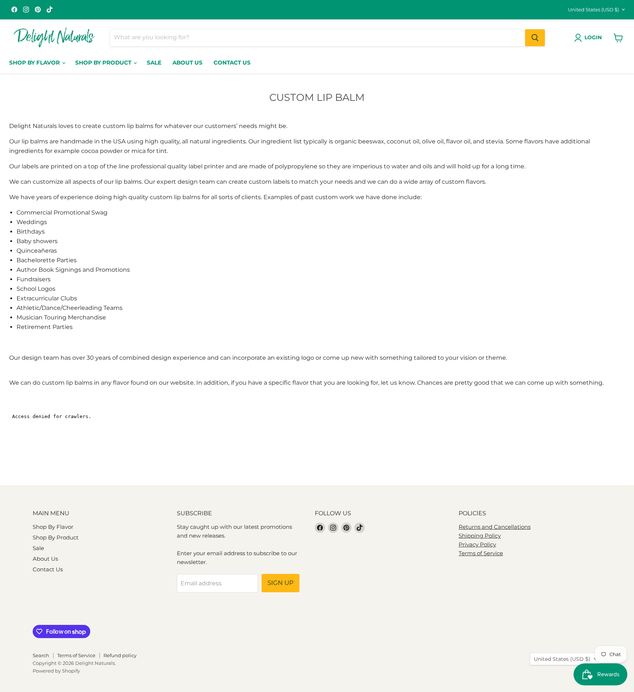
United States (593, 9)
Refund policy (119, 655)
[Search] (535, 37)
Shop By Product (104, 62)
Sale (154, 62)
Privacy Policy (477, 544)
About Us (187, 62)
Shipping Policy (480, 535)
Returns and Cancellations (495, 526)
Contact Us (232, 62)
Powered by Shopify (56, 671)
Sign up (280, 582)
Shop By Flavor (35, 62)
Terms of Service (481, 553)
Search (41, 655)
